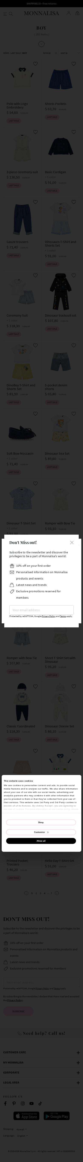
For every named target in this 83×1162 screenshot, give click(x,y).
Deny (41, 822)
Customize (39, 832)
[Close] (72, 542)
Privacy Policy (48, 616)
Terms (63, 616)
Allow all (41, 840)
